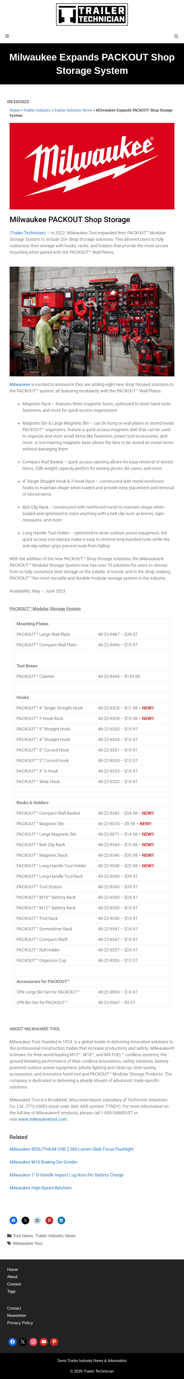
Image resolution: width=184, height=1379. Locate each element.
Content (14, 1284)
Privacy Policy (20, 1323)
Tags (11, 1291)
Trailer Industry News (73, 110)
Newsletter (16, 1315)
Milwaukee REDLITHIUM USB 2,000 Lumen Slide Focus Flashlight (72, 1149)
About (12, 1277)
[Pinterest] (54, 1341)
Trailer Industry (37, 110)
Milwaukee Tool (27, 1243)
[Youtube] (44, 1341)
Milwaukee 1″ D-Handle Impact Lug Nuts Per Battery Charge (67, 1174)
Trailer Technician (28, 232)
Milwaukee (20, 384)
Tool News (23, 1235)
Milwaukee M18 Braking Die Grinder (43, 1162)
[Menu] (92, 36)
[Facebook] (12, 1341)
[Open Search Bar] (176, 36)
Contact (14, 1308)
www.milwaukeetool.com (42, 1119)
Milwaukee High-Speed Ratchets (41, 1187)
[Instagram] (33, 1341)
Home (15, 110)
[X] (23, 1341)
